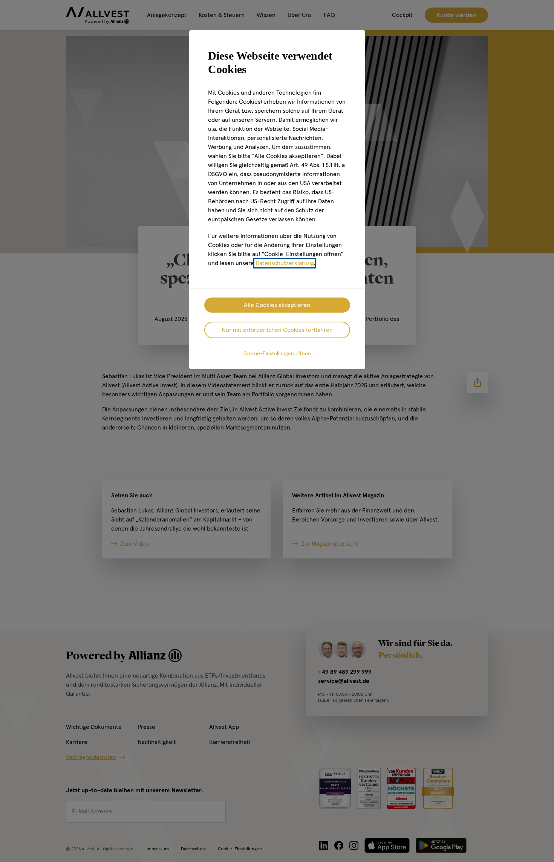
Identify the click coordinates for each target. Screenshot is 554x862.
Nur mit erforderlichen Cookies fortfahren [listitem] (277, 330)
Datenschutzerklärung (285, 263)
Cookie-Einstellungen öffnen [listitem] (277, 353)
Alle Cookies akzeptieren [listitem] (277, 305)
